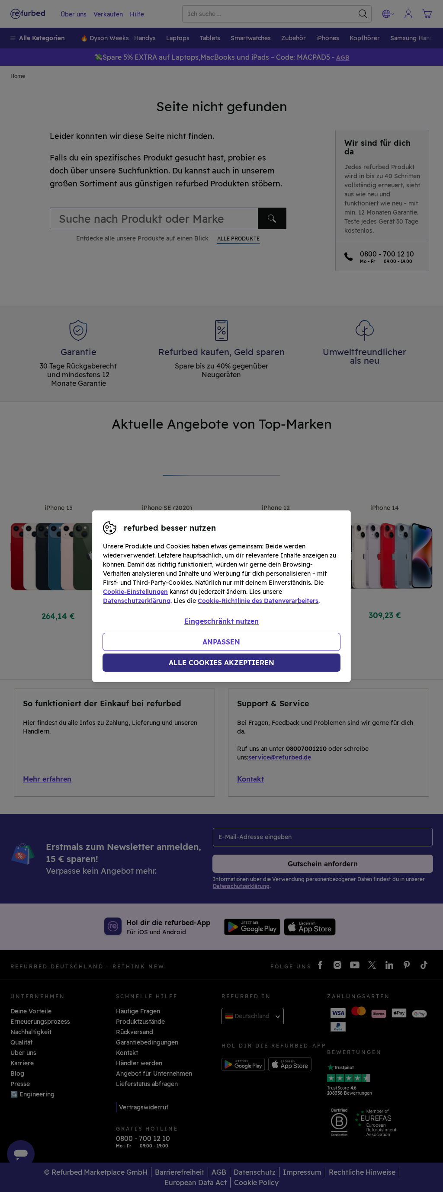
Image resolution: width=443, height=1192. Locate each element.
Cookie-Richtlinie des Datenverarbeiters (258, 601)
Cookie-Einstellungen (135, 592)
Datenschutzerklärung (136, 601)
